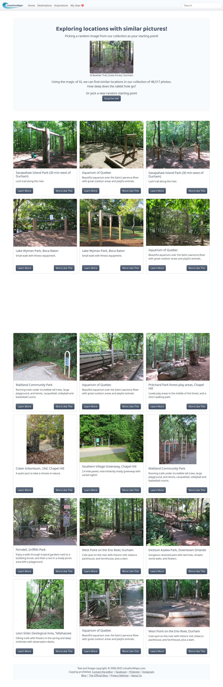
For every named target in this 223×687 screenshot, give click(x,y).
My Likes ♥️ (77, 5)
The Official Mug (98, 675)
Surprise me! (111, 98)
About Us (136, 675)
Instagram (148, 672)
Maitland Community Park (34, 385)
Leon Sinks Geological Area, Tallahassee (43, 633)
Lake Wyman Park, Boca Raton (37, 251)
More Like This (64, 190)
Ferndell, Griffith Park (31, 550)
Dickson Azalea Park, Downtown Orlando (177, 550)
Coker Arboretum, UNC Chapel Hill (40, 468)
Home (31, 5)
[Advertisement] (111, 302)
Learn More (24, 190)
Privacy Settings (119, 675)
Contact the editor (102, 672)
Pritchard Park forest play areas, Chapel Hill (176, 386)
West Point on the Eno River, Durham (107, 550)
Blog (83, 675)
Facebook (121, 672)
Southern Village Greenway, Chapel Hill (109, 466)
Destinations (44, 5)
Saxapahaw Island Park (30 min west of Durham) (43, 174)
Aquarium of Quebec (96, 173)
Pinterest (134, 672)
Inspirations (61, 5)
